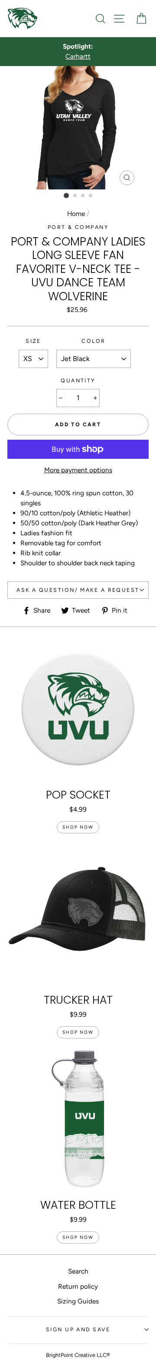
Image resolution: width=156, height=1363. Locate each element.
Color (93, 341)
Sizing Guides (78, 1301)
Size (33, 341)
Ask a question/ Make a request (77, 590)
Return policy (78, 1286)
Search (78, 1271)
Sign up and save (78, 1329)
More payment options (78, 470)
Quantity (78, 380)
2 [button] (75, 196)
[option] (78, 52)
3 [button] (83, 196)
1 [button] (66, 195)
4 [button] (91, 196)
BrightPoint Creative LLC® (78, 1355)
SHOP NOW (78, 827)
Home (76, 213)
